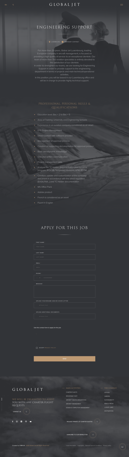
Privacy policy (107, 445)
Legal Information (71, 445)
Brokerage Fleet (71, 396)
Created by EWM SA (18, 445)
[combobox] (38, 277)
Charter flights (71, 392)
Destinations (108, 411)
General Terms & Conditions (93, 445)
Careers (107, 396)
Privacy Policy (50, 347)
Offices (107, 392)
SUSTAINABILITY (109, 400)
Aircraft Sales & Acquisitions (76, 400)
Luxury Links (108, 407)
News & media (108, 403)
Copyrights (81, 445)
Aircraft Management (73, 404)
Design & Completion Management (78, 408)
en (6, 5)
